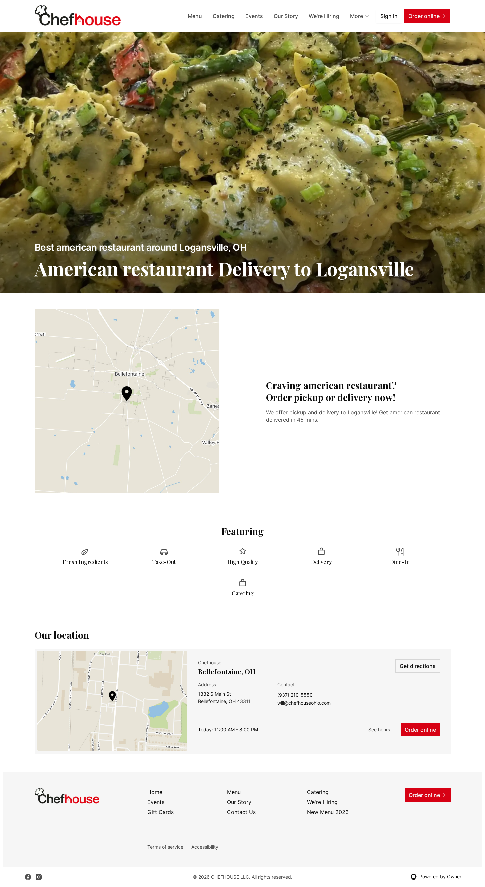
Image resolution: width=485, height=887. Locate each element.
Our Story (286, 16)
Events (254, 16)
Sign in (389, 16)
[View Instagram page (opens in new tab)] (39, 877)
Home (154, 792)
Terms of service (165, 847)
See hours (379, 729)
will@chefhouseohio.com (304, 703)
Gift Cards (160, 812)
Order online (420, 729)
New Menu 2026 (328, 812)
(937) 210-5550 (295, 695)
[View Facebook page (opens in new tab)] (28, 877)
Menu (195, 16)
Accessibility (204, 847)
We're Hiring (324, 16)
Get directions (418, 666)
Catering (224, 16)
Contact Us (241, 812)
